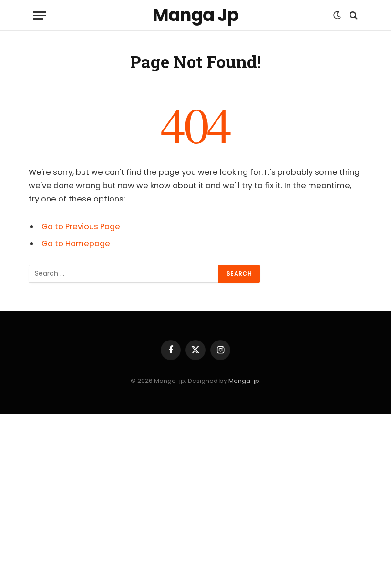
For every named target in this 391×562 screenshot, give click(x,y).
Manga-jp (243, 380)
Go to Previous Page (80, 226)
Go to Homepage (75, 243)
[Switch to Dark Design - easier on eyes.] (337, 15)
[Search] (353, 15)
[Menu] (39, 15)
